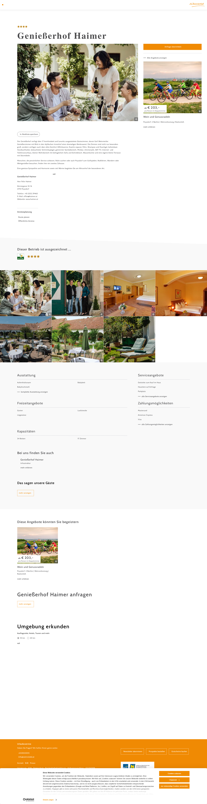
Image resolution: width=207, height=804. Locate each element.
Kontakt (20, 763)
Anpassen (173, 780)
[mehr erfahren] (172, 94)
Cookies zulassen (174, 773)
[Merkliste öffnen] (11, 4)
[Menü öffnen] (2, 4)
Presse (32, 763)
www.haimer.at (32, 199)
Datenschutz (38, 768)
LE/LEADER (90, 768)
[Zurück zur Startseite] (197, 5)
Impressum (21, 768)
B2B (26, 763)
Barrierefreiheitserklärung (55, 768)
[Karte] (8, 4)
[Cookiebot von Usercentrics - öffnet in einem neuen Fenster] (28, 799)
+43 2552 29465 (31, 194)
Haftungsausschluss (76, 768)
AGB (30, 768)
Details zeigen (48, 800)
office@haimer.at (30, 196)
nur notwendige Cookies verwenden (174, 786)
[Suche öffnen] (15, 4)
